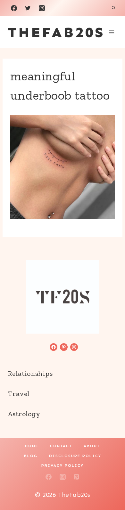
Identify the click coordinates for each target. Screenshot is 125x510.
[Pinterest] (77, 477)
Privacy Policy (62, 465)
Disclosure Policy (75, 456)
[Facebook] (14, 8)
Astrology (24, 413)
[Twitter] (28, 8)
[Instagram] (42, 8)
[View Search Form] (113, 8)
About (92, 446)
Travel (18, 393)
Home (31, 446)
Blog (31, 456)
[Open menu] (111, 32)
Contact (61, 446)
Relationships (30, 373)
